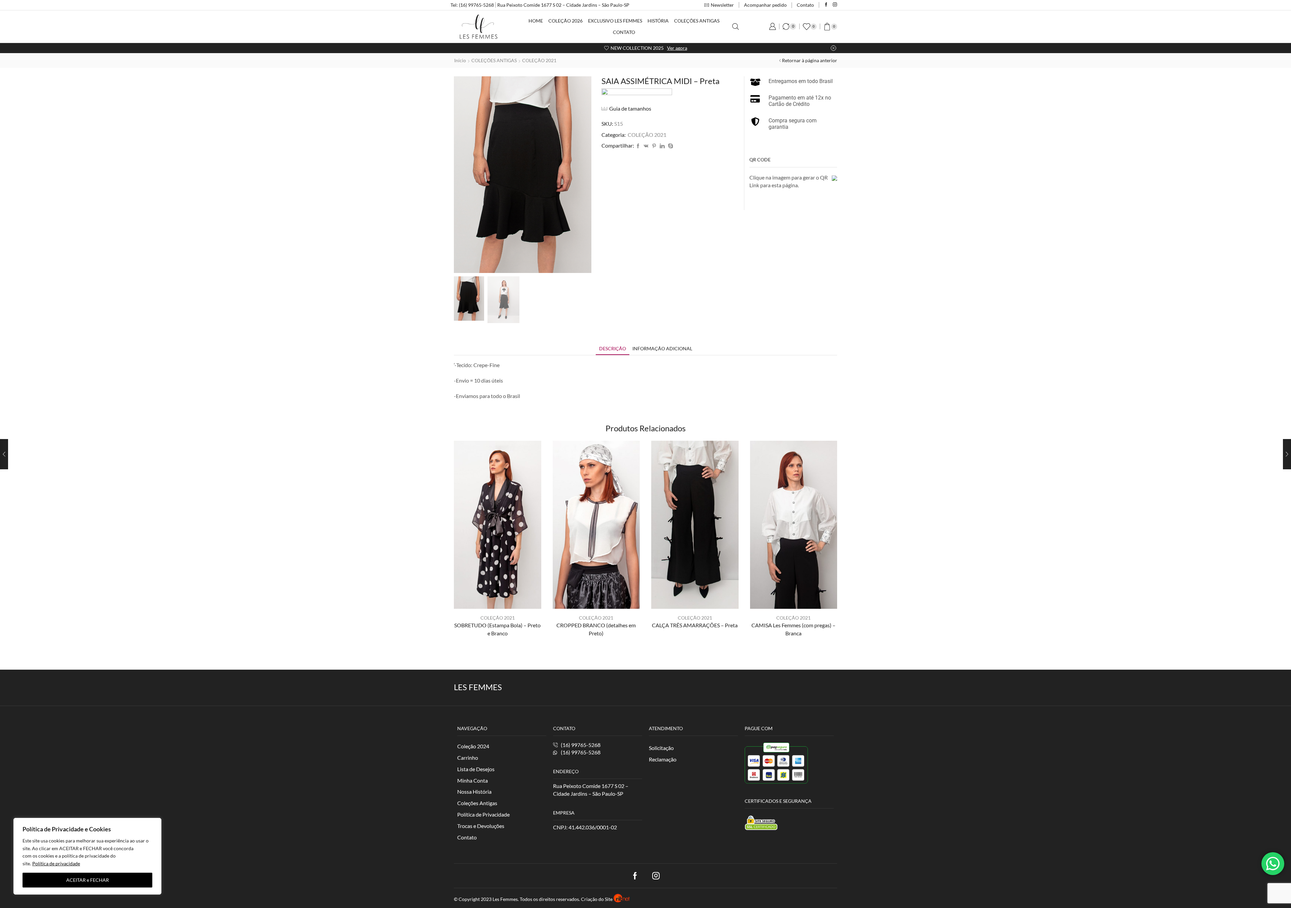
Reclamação (662, 759)
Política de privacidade (56, 863)
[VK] (646, 146)
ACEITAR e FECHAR (87, 880)
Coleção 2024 (473, 746)
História (658, 21)
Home (536, 21)
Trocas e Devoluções (480, 826)
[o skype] (669, 146)
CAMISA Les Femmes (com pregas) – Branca (793, 629)
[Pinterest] (654, 146)
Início (460, 60)
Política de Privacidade (483, 814)
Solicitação (661, 748)
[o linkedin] (662, 146)
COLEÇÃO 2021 (539, 60)
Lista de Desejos (476, 769)
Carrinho (467, 757)
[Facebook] (826, 4)
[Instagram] (835, 4)
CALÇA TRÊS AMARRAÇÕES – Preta (695, 625)
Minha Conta (472, 780)
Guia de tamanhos (630, 108)
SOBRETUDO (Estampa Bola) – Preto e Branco (497, 629)
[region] (87, 856)
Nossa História (474, 791)
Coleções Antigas (696, 21)
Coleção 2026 (565, 21)
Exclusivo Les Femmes (615, 21)
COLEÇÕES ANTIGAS (494, 60)
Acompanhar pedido (765, 5)
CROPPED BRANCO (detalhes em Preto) (596, 629)
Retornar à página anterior (809, 60)
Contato (805, 5)
